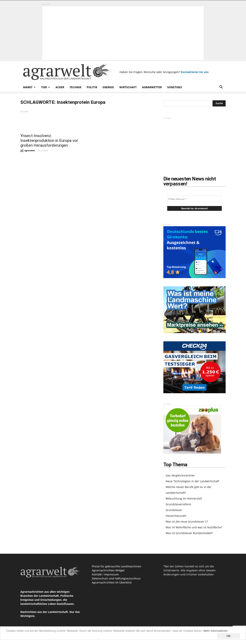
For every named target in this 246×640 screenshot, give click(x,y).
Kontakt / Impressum (105, 574)
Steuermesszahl (176, 516)
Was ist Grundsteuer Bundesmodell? (189, 533)
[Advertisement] (123, 33)
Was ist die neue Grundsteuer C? (187, 521)
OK (228, 636)
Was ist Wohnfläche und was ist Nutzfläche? (194, 527)
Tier (44, 87)
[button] (221, 87)
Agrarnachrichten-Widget (108, 570)
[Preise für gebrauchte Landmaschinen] (194, 332)
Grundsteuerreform (178, 504)
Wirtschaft (128, 87)
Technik (75, 87)
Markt (27, 87)
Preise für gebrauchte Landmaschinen (116, 566)
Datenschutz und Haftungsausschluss (116, 578)
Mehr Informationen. (216, 631)
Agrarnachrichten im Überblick (112, 582)
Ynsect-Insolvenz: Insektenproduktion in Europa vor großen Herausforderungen (49, 140)
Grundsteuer (174, 510)
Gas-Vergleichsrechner (180, 475)
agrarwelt (29, 150)
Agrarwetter (152, 87)
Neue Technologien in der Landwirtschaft (192, 481)
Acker (60, 87)
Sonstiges (174, 87)
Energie (108, 87)
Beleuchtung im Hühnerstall (184, 498)
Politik (92, 87)
